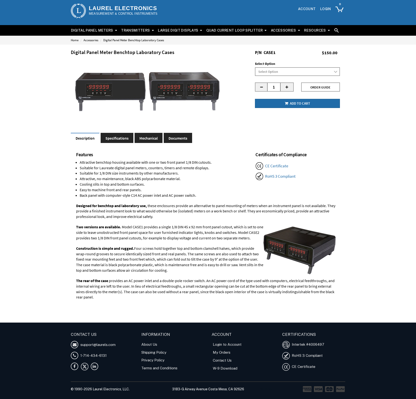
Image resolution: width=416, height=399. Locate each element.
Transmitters (135, 30)
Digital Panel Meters (92, 30)
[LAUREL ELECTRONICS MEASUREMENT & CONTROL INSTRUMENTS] (78, 10)
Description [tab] (85, 138)
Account (307, 9)
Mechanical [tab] (148, 138)
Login (325, 9)
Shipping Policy (153, 352)
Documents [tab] (178, 138)
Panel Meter (111, 319)
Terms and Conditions (159, 368)
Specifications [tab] (117, 138)
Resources (315, 30)
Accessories (283, 30)
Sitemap (266, 389)
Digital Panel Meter (86, 319)
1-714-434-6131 (93, 355)
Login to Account (227, 344)
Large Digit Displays (178, 30)
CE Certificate (276, 166)
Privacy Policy (152, 360)
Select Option (265, 63)
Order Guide (320, 87)
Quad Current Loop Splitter (234, 30)
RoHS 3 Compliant (280, 176)
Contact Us (222, 360)
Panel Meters (131, 319)
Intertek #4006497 (307, 344)
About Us (149, 344)
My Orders (221, 352)
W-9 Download (225, 368)
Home (74, 40)
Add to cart (299, 103)
